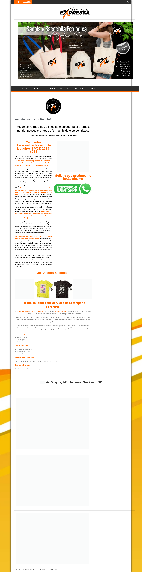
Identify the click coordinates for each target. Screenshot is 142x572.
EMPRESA (37, 89)
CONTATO (95, 89)
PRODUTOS (79, 89)
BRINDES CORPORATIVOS (58, 89)
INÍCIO (24, 89)
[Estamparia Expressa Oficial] (16, 88)
